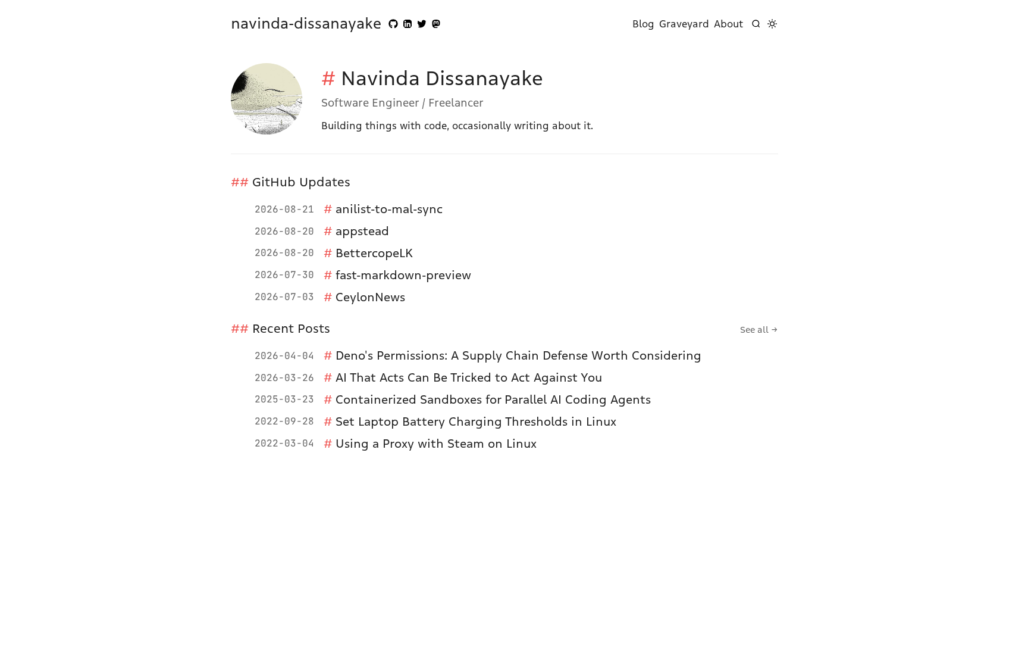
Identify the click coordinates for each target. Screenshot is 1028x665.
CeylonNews (370, 297)
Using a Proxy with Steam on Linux (436, 443)
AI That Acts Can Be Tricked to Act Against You (469, 377)
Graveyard (684, 24)
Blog (643, 24)
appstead (362, 231)
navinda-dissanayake (306, 24)
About (728, 24)
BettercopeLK (374, 253)
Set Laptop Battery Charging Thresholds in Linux (476, 421)
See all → (759, 329)
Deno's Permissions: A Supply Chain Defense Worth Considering (518, 355)
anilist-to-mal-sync (389, 209)
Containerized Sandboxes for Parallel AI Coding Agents (493, 399)
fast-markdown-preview (403, 275)
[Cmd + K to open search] (756, 24)
